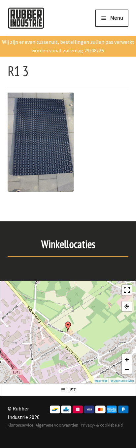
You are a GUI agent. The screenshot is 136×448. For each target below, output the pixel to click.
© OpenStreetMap (122, 380)
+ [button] (126, 359)
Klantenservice (20, 425)
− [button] (126, 369)
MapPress (101, 380)
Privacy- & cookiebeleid (102, 425)
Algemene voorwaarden (57, 425)
